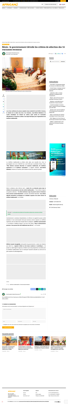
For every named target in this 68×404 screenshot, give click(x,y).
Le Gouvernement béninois (24, 284)
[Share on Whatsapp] (57, 53)
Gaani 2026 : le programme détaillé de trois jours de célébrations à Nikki (8, 348)
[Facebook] (55, 1)
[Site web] (43, 294)
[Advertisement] (32, 17)
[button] (60, 53)
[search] (42, 4)
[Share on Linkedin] (59, 53)
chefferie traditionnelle (14, 284)
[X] (56, 1)
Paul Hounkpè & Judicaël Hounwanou (12, 52)
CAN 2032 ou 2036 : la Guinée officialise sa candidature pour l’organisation (55, 94)
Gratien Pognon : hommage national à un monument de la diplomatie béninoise (57, 89)
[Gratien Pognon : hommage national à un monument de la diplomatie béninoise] (25, 340)
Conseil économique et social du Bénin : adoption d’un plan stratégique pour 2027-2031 (57, 106)
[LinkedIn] (59, 1)
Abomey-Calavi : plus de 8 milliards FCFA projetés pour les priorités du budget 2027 (57, 111)
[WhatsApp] (45, 294)
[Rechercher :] (55, 61)
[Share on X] (55, 53)
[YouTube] (58, 1)
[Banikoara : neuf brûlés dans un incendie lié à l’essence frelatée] (42, 340)
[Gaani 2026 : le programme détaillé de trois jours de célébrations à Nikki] (9, 340)
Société (7, 44)
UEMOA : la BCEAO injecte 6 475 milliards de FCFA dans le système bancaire (56, 123)
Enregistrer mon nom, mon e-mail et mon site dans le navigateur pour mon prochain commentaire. (21, 324)
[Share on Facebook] (54, 53)
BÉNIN (4, 44)
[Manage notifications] (2, 402)
